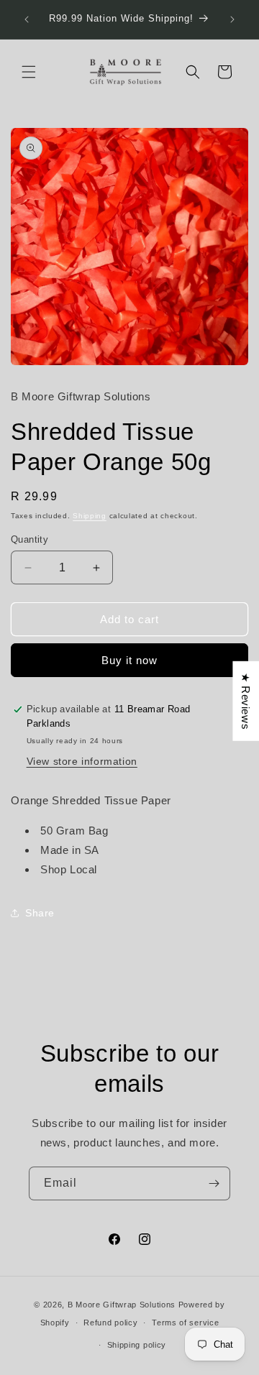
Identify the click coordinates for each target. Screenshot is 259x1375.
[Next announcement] (232, 19)
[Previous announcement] (26, 19)
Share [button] (40, 913)
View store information (82, 761)
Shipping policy (137, 1344)
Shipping (89, 516)
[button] (29, 72)
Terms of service (185, 1322)
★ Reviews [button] (246, 700)
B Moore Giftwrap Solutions (122, 1304)
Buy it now (129, 660)
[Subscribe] (214, 1183)
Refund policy (110, 1322)
